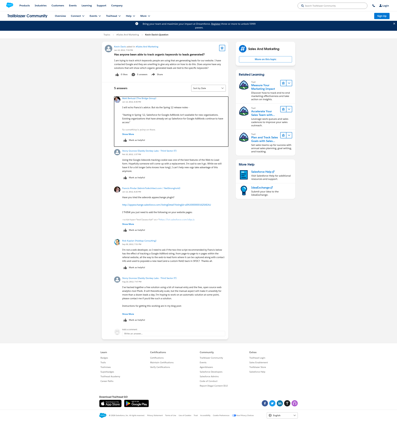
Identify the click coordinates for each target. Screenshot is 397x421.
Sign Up (381, 16)
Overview (60, 16)
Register (216, 23)
